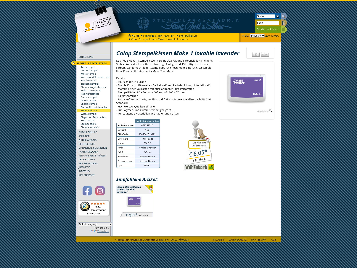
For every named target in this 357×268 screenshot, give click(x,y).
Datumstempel (89, 70)
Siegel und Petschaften (93, 117)
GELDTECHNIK (86, 144)
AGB (273, 239)
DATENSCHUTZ (238, 239)
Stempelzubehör (90, 127)
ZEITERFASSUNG (87, 140)
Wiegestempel (89, 113)
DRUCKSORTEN (86, 159)
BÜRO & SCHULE (87, 132)
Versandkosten (180, 239)
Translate (103, 231)
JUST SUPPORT (86, 175)
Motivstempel (88, 73)
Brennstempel (89, 97)
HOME (135, 35)
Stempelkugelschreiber (93, 87)
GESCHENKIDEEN (88, 163)
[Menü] (106, 203)
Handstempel (88, 80)
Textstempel (87, 67)
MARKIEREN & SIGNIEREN (92, 147)
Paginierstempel (90, 93)
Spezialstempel (89, 103)
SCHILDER (84, 136)
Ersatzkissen (87, 120)
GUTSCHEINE (85, 56)
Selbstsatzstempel (91, 90)
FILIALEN (218, 239)
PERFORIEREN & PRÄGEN (92, 155)
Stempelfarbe (88, 123)
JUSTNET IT (84, 167)
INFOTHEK (84, 171)
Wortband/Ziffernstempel (95, 77)
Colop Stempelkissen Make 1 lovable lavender (159, 39)
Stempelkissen (188, 35)
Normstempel (88, 100)
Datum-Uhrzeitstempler (94, 107)
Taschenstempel (90, 83)
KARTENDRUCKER (88, 151)
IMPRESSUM (258, 239)
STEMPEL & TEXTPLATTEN (158, 35)
